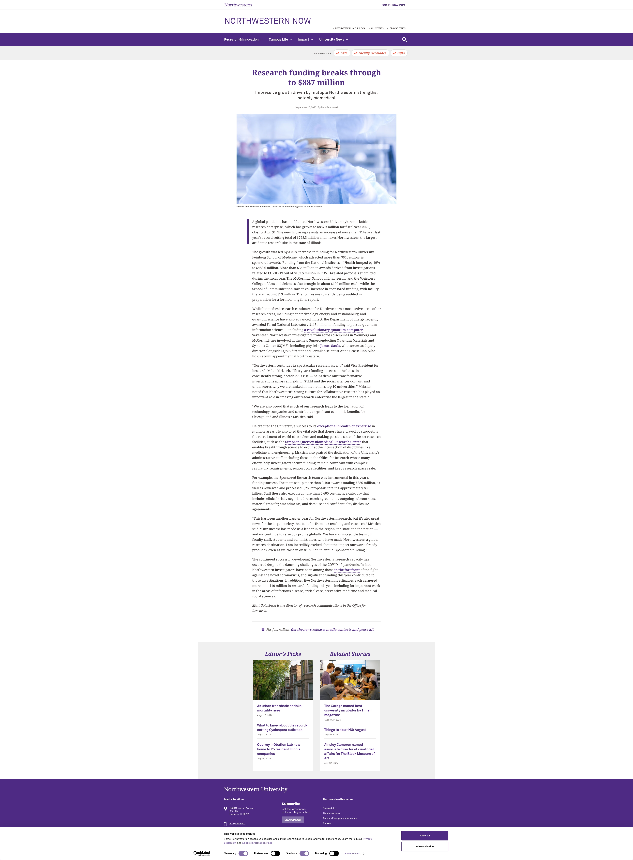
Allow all (425, 835)
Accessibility (329, 808)
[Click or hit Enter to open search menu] (405, 39)
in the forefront (347, 570)
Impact (304, 39)
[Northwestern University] (316, 790)
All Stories (377, 29)
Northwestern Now (267, 21)
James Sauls (330, 345)
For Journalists (393, 5)
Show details (352, 853)
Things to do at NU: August (345, 730)
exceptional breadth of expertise (344, 426)
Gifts (401, 53)
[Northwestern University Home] (238, 4)
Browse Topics (398, 29)
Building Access (331, 813)
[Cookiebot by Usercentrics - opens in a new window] (202, 853)
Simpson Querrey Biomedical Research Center (323, 442)
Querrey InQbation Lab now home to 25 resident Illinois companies (278, 749)
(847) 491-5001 (237, 824)
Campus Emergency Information (340, 818)
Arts (344, 53)
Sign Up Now (293, 820)
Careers (327, 823)
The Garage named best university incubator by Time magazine (347, 710)
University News (332, 39)
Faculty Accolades (372, 53)
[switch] (275, 853)
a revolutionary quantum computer (333, 330)
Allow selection (425, 846)
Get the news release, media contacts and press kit (332, 629)
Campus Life (279, 39)
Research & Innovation (241, 39)
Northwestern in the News (350, 29)
